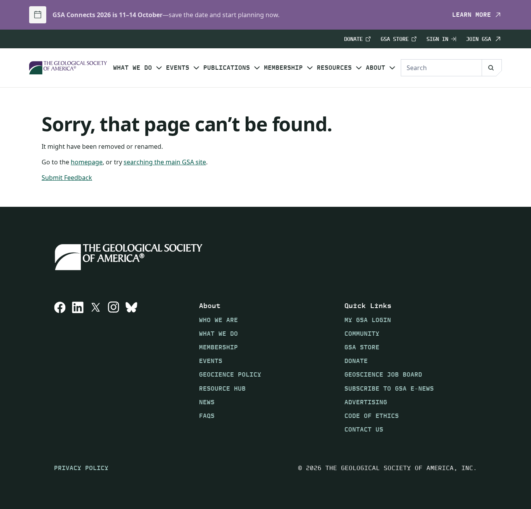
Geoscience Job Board (383, 374)
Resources (334, 68)
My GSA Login (367, 320)
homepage (87, 162)
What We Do (132, 68)
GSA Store (395, 39)
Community (361, 333)
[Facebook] (60, 367)
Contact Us (363, 429)
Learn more (471, 15)
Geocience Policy (230, 374)
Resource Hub (222, 388)
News (207, 402)
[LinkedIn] (78, 367)
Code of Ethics (371, 415)
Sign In (437, 39)
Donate (353, 39)
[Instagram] (113, 367)
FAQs (207, 415)
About (375, 68)
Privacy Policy (81, 468)
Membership (283, 68)
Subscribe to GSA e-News (389, 388)
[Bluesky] (131, 367)
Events (177, 68)
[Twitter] (95, 367)
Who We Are (218, 320)
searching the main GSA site (165, 162)
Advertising (365, 402)
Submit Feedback (67, 177)
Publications (226, 68)
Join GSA (478, 39)
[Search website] (492, 67)
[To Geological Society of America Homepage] (68, 68)
